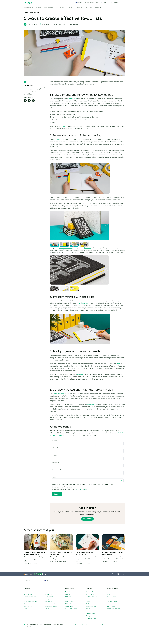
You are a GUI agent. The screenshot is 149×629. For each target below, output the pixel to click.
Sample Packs (69, 606)
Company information (107, 624)
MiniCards (26, 599)
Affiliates (109, 604)
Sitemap (98, 624)
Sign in (104, 2)
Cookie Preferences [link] (119, 624)
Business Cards (28, 7)
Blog (91, 7)
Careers (88, 601)
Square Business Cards (30, 596)
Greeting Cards (48, 594)
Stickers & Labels (48, 7)
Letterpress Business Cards (31, 601)
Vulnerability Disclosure (113, 608)
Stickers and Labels (29, 606)
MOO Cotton (69, 599)
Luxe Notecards (48, 596)
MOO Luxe (68, 594)
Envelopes (47, 599)
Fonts (92, 624)
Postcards (38, 7)
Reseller (88, 608)
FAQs (108, 599)
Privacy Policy (85, 624)
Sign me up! (87, 519)
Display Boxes (48, 601)
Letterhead (47, 592)
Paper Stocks (68, 592)
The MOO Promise (91, 613)
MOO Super (68, 596)
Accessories (71, 7)
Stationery (63, 7)
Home (26, 12)
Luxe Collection (69, 611)
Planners (46, 608)
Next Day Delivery (112, 596)
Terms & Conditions (75, 624)
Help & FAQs (97, 7)
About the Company (91, 592)
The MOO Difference (92, 596)
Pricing (108, 594)
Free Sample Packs (89, 2)
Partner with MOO (91, 618)
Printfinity (88, 611)
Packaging (89, 616)
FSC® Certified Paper (71, 608)
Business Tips (34, 12)
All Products (27, 592)
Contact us (109, 592)
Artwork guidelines (112, 601)
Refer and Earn (111, 606)
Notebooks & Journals (50, 606)
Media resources (90, 594)
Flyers (56, 7)
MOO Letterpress (70, 604)
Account (98, 2)
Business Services (82, 7)
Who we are (89, 599)
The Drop (88, 604)
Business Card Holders (50, 604)
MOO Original (69, 601)
